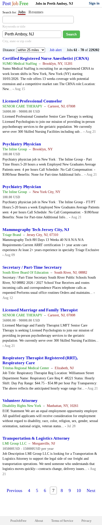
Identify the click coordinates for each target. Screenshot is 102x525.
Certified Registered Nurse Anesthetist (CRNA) (45, 58)
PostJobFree (18, 521)
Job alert (56, 50)
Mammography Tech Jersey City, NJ (35, 229)
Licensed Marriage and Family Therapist (40, 310)
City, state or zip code (16, 41)
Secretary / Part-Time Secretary (32, 267)
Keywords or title (14, 26)
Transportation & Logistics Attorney (36, 438)
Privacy (86, 521)
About (39, 521)
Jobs (22, 12)
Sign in (94, 3)
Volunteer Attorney (20, 400)
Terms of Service (62, 521)
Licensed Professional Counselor (32, 101)
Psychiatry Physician (21, 144)
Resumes (35, 12)
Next (91, 490)
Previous (14, 490)
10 (78, 490)
